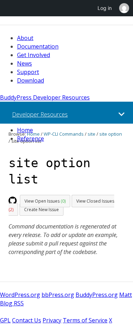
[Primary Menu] (121, 114)
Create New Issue (41, 210)
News (24, 63)
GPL (5, 320)
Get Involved (33, 55)
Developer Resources (40, 114)
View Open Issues (45, 201)
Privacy (52, 320)
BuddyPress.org (97, 295)
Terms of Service (85, 320)
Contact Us (26, 320)
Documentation (38, 46)
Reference (30, 138)
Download (30, 80)
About (25, 38)
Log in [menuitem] (105, 8)
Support (28, 72)
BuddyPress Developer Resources (45, 97)
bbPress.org (57, 295)
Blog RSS (12, 303)
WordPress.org (20, 295)
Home (25, 130)
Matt (125, 295)
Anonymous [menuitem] (124, 8)
